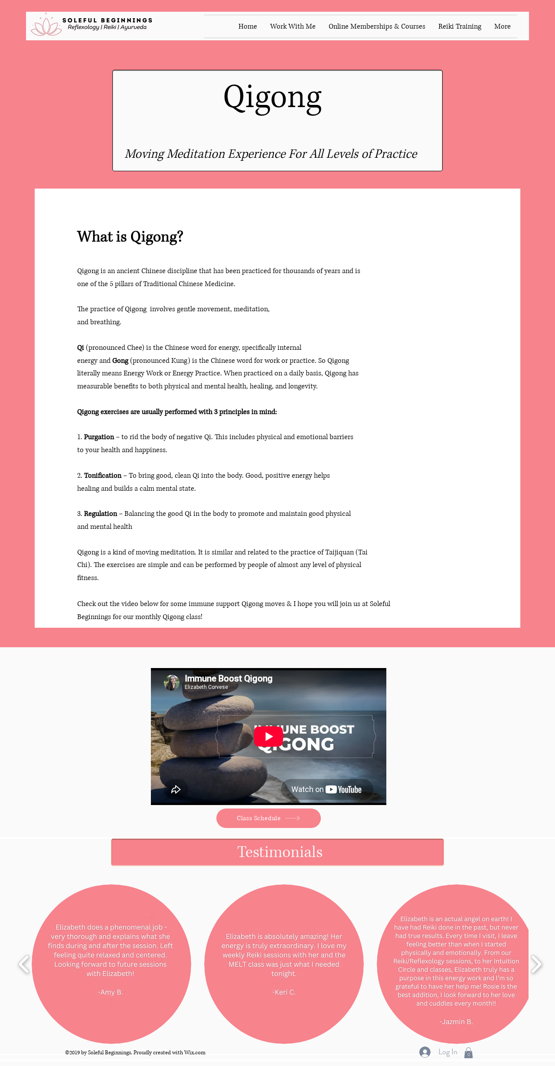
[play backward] (24, 964)
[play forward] (536, 964)
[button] (111, 964)
